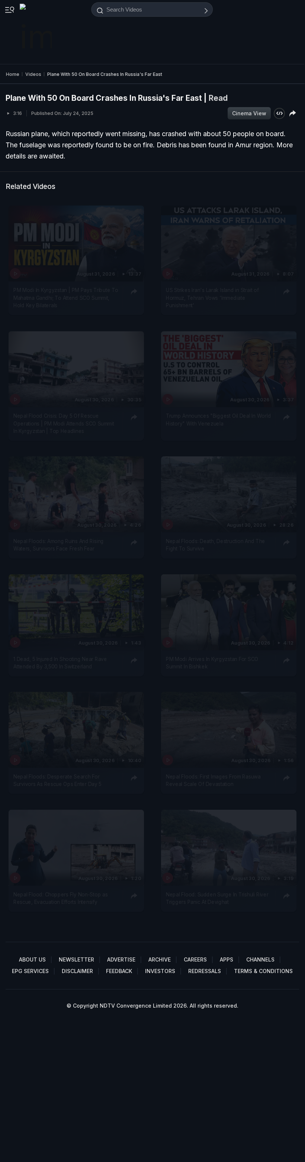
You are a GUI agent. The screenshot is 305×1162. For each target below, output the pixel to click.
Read (218, 98)
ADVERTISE (121, 959)
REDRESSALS (204, 971)
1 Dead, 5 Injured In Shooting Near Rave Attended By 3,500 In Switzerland (60, 663)
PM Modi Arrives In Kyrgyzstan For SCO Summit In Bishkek (212, 663)
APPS (226, 959)
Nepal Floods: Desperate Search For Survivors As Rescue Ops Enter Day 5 (57, 780)
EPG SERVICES (30, 971)
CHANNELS (260, 959)
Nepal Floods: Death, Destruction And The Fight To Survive (215, 545)
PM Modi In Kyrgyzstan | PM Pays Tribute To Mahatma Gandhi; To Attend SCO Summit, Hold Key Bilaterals (65, 298)
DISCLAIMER (77, 971)
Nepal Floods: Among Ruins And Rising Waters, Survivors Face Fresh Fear (58, 545)
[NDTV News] (36, 32)
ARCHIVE (159, 959)
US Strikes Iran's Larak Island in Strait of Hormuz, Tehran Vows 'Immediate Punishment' (212, 298)
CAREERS (195, 959)
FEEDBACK (119, 971)
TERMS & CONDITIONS (263, 971)
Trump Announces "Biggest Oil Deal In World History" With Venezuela (218, 419)
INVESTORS (160, 971)
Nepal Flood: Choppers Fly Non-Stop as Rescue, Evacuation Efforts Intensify (60, 898)
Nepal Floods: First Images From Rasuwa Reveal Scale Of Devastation (213, 780)
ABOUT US (32, 959)
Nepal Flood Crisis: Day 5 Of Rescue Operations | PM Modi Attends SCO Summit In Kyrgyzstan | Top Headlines (63, 423)
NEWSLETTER (76, 959)
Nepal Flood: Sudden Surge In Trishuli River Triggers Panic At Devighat (217, 898)
